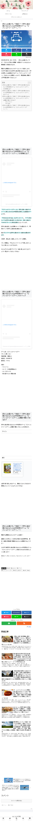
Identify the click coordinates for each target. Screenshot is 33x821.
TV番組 (4, 568)
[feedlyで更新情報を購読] (9, 623)
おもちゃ (14, 568)
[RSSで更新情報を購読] (24, 623)
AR (9, 568)
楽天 (9, 103)
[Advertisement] (16, 129)
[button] (27, 54)
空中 (25, 570)
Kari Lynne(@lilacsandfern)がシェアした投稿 (16, 204)
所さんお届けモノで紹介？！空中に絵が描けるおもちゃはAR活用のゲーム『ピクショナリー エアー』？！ (16, 107)
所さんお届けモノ (18, 570)
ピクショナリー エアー (7, 570)
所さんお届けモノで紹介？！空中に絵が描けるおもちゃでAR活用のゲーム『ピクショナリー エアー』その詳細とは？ (16, 86)
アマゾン (10, 101)
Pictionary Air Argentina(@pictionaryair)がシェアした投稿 (16, 346)
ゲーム (19, 568)
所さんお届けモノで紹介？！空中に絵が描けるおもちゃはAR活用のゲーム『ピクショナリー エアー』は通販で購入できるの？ (16, 98)
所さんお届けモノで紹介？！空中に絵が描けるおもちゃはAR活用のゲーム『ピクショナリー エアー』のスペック (16, 92)
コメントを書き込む (16, 800)
